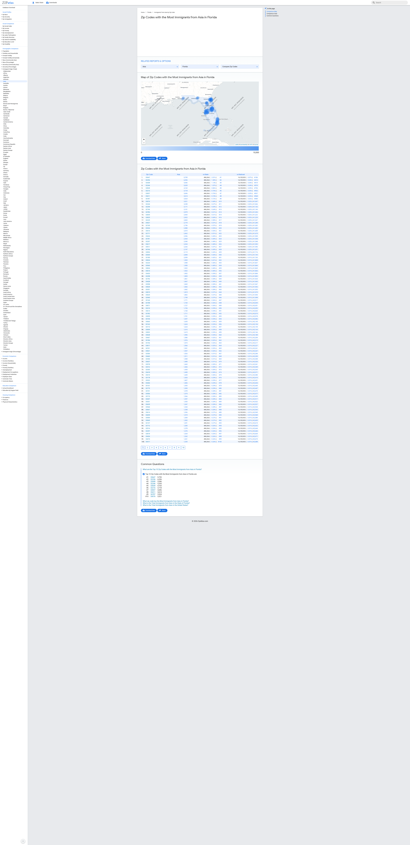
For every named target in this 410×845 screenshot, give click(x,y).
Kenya (5, 213)
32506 (148, 353)
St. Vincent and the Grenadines (12, 306)
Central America (8, 122)
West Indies (7, 337)
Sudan (5, 308)
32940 (148, 297)
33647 (148, 177)
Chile (4, 124)
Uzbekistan (6, 331)
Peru (4, 266)
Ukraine (5, 327)
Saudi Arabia (7, 278)
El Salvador (6, 156)
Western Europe (8, 343)
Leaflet (236, 144)
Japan (5, 207)
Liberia (5, 227)
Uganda (5, 325)
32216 (148, 191)
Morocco (6, 241)
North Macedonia (8, 252)
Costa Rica (6, 132)
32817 (148, 345)
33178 (148, 377)
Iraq (4, 197)
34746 (148, 249)
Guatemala (6, 179)
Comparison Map (272, 11)
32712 (148, 426)
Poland (5, 270)
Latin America (7, 221)
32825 (148, 217)
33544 (148, 407)
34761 (148, 348)
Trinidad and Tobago (9, 321)
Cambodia (6, 114)
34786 (148, 212)
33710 (148, 396)
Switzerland (6, 312)
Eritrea (5, 160)
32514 (148, 428)
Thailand (6, 319)
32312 (148, 367)
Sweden (5, 310)
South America (7, 294)
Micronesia (6, 235)
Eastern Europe (7, 150)
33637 (148, 361)
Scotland (6, 280)
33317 (148, 442)
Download (254, 80)
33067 (148, 409)
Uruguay (5, 329)
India (4, 191)
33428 (148, 281)
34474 (148, 439)
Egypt (5, 154)
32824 (148, 268)
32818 (148, 434)
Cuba (4, 136)
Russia (5, 276)
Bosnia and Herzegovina (10, 103)
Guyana (5, 181)
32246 (148, 185)
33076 (148, 201)
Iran (4, 195)
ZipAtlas (256, 144)
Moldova (5, 239)
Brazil (5, 105)
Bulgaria (5, 107)
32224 (148, 263)
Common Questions (273, 16)
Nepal (5, 243)
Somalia (5, 290)
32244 (148, 204)
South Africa (7, 292)
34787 (148, 199)
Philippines (6, 268)
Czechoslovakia (8, 138)
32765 (148, 225)
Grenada (5, 176)
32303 (148, 369)
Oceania (5, 260)
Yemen (5, 345)
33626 (148, 236)
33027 (148, 223)
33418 (148, 372)
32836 (148, 252)
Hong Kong (6, 187)
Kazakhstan (6, 211)
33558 (148, 284)
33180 (148, 257)
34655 (148, 415)
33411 (148, 196)
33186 (148, 340)
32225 (148, 220)
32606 (148, 383)
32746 (148, 209)
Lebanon (6, 225)
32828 (148, 188)
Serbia (5, 284)
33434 (148, 436)
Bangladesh (6, 91)
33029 (148, 287)
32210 (148, 308)
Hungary (5, 189)
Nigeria (5, 250)
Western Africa (7, 339)
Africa (5, 73)
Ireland (5, 199)
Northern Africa (7, 254)
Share (163, 158)
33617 (148, 244)
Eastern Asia (7, 148)
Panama (5, 264)
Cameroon (6, 116)
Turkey (5, 323)
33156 (148, 343)
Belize (5, 99)
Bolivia (5, 101)
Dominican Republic (9, 144)
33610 (148, 271)
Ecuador (5, 152)
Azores (5, 87)
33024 (148, 260)
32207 (148, 241)
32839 (148, 316)
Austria (5, 85)
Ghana (5, 172)
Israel (5, 201)
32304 (148, 359)
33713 (148, 327)
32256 (148, 180)
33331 (148, 401)
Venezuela (6, 333)
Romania (6, 274)
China (5, 126)
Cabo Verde (6, 112)
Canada (5, 118)
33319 (148, 375)
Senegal (5, 282)
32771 (148, 233)
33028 (148, 335)
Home (143, 12)
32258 (148, 276)
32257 (148, 431)
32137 (148, 423)
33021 (148, 351)
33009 (148, 329)
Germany (6, 170)
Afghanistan (7, 71)
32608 (148, 183)
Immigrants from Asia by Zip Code (164, 12)
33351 (148, 289)
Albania (5, 75)
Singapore (6, 288)
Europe (5, 164)
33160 (148, 300)
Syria (4, 314)
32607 (148, 399)
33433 (148, 273)
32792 (148, 279)
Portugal (5, 272)
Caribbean (6, 120)
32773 (148, 388)
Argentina (6, 77)
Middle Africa (7, 237)
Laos (4, 219)
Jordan (5, 209)
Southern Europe (8, 300)
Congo (5, 130)
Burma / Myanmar (8, 110)
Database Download (9, 7)
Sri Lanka (6, 304)
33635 (148, 404)
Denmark (6, 140)
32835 (148, 215)
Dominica (6, 142)
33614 (148, 412)
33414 (148, 231)
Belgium (5, 97)
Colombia (6, 128)
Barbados (6, 93)
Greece (5, 174)
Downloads (53, 2)
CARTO (251, 144)
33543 (148, 265)
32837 (148, 193)
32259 (148, 207)
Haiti (4, 183)
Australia (6, 83)
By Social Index (7, 26)
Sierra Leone (7, 286)
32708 (148, 303)
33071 (148, 305)
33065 (148, 420)
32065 (148, 255)
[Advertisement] (170, 38)
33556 (148, 393)
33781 (148, 239)
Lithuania (6, 229)
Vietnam (5, 335)
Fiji (4, 166)
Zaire (4, 347)
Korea (5, 215)
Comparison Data (272, 13)
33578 (148, 364)
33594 (148, 417)
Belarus (5, 95)
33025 (148, 295)
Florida (149, 12)
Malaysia (6, 231)
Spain (5, 302)
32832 (148, 332)
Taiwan (5, 316)
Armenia (5, 79)
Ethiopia (5, 162)
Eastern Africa (7, 146)
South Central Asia (8, 296)
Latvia (5, 223)
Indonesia (6, 193)
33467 (148, 337)
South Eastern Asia (9, 298)
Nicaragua (6, 247)
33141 (148, 385)
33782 (148, 313)
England (5, 158)
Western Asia (7, 341)
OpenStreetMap (243, 144)
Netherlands (7, 245)
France (5, 168)
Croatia (5, 134)
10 (183, 448)
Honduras (6, 185)
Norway (5, 258)
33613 (148, 311)
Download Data (150, 158)
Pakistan (6, 262)
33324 (148, 228)
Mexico (5, 233)
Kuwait (5, 217)
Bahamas (6, 89)
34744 (148, 319)
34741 (148, 391)
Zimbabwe (6, 349)
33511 (148, 247)
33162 (148, 324)
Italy (4, 203)
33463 (148, 356)
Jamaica (6, 205)
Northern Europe (8, 256)
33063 (148, 321)
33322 (148, 380)
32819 (148, 292)
